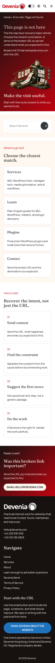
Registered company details (25, 645)
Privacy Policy (12, 588)
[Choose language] (39, 6)
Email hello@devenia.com (25, 487)
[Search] (44, 126)
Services (9, 562)
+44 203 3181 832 (14, 533)
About (7, 567)
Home (7, 17)
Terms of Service (13, 583)
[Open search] (45, 6)
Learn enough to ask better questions (26, 572)
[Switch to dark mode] (31, 6)
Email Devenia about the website (27, 628)
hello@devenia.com (15, 529)
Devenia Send (12, 577)
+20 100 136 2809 (14, 537)
